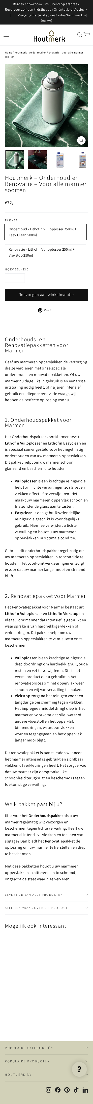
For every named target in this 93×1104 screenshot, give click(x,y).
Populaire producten (27, 1061)
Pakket (11, 220)
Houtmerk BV (18, 1075)
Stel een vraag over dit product (36, 908)
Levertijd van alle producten (34, 894)
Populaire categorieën (29, 1048)
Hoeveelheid (17, 269)
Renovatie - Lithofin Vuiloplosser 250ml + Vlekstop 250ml (41, 252)
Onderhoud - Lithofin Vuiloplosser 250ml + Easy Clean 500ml (42, 232)
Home (8, 52)
